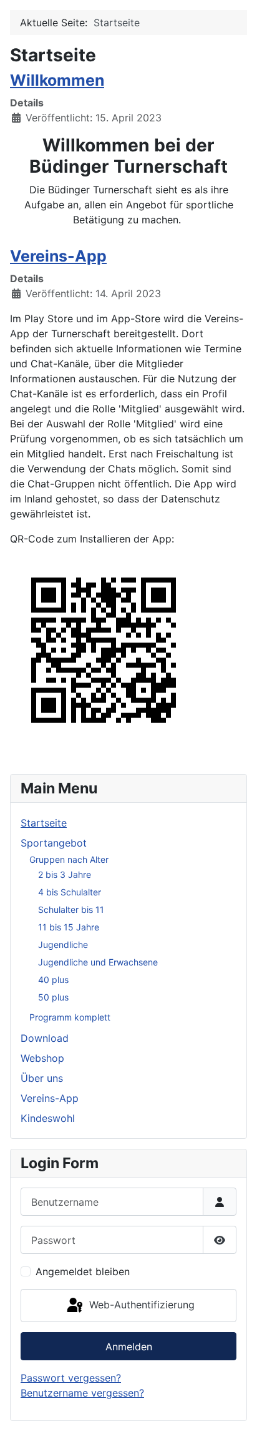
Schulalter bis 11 (71, 909)
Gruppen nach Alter (69, 859)
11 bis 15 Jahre (68, 927)
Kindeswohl (48, 1118)
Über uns (42, 1078)
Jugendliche (63, 944)
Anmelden (128, 1346)
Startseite (44, 823)
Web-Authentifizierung (140, 1304)
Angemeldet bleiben (83, 1271)
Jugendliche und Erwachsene (98, 962)
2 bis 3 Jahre (64, 874)
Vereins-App (58, 256)
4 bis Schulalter (69, 892)
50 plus (53, 997)
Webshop (42, 1058)
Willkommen (57, 80)
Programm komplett (69, 1017)
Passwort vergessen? (71, 1378)
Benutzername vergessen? (82, 1393)
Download (45, 1038)
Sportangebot (54, 843)
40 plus (53, 979)
